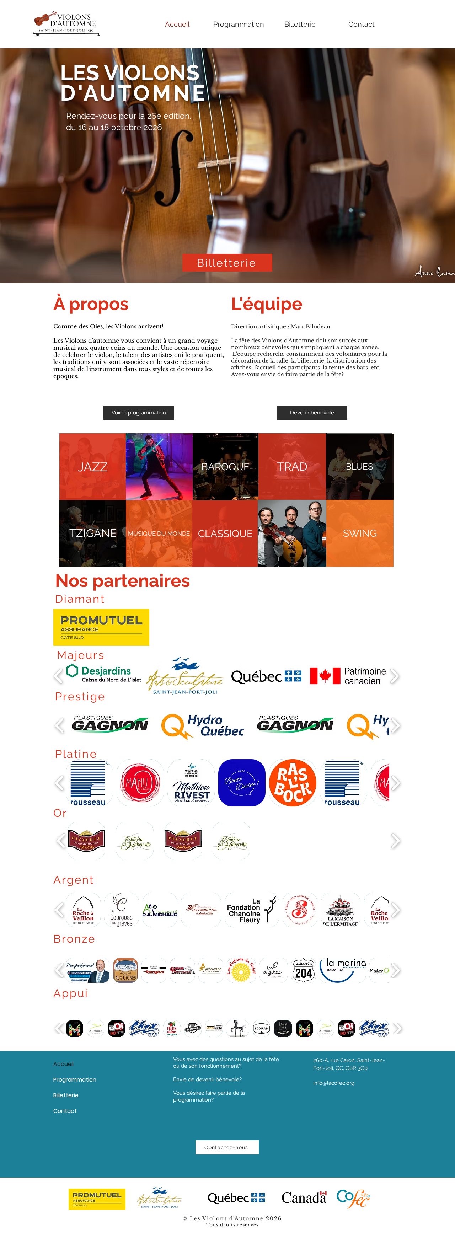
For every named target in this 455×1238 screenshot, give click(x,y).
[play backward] (58, 676)
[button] (225, 467)
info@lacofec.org (333, 1083)
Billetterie (66, 1095)
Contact (65, 1111)
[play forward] (394, 676)
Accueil (63, 1064)
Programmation (74, 1080)
